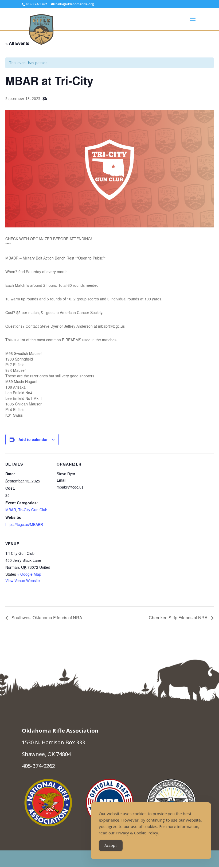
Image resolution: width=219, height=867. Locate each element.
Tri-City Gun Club (32, 509)
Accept (110, 845)
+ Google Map (29, 574)
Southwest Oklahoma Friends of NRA (46, 617)
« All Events (17, 43)
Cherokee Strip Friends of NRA (179, 617)
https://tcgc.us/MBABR (24, 524)
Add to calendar (33, 439)
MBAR (10, 509)
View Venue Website (22, 580)
